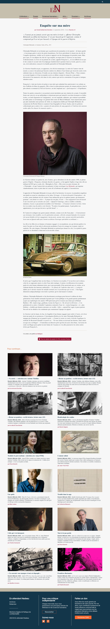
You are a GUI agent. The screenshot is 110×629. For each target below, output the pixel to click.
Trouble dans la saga (64, 494)
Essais (35, 16)
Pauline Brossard (64, 584)
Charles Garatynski (15, 543)
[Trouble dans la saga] (80, 480)
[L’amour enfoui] (80, 442)
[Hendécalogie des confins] (80, 403)
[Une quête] (30, 480)
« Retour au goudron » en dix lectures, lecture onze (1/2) (76, 378)
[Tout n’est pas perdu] (80, 519)
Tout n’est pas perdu (64, 533)
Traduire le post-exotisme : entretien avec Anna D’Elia (26, 456)
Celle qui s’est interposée (16, 533)
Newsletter (49, 612)
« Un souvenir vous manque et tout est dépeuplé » (24, 573)
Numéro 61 (72, 30)
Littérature (23, 16)
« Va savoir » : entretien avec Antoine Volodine (23, 378)
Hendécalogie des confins (66, 417)
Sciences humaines (49, 16)
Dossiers (75, 16)
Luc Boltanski (70, 186)
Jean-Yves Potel (64, 465)
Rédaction (12, 604)
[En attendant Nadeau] (55, 8)
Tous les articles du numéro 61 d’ (55, 339)
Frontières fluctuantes (65, 573)
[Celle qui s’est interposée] (30, 519)
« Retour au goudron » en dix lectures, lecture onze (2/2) (26, 417)
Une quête (11, 494)
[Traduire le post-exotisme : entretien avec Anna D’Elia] (30, 442)
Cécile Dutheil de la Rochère (44, 30)
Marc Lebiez (13, 504)
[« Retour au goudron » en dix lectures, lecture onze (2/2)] (30, 403)
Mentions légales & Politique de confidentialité (20, 613)
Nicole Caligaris (64, 427)
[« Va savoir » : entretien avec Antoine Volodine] (30, 364)
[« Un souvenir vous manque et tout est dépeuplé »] (30, 559)
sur (39, 334)
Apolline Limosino (14, 583)
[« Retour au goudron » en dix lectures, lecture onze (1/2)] (80, 364)
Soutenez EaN (83, 617)
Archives (87, 16)
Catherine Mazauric (65, 504)
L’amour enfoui (63, 456)
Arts (64, 16)
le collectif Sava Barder (66, 388)
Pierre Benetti (13, 464)
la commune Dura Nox (16, 388)
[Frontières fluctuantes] (80, 559)
